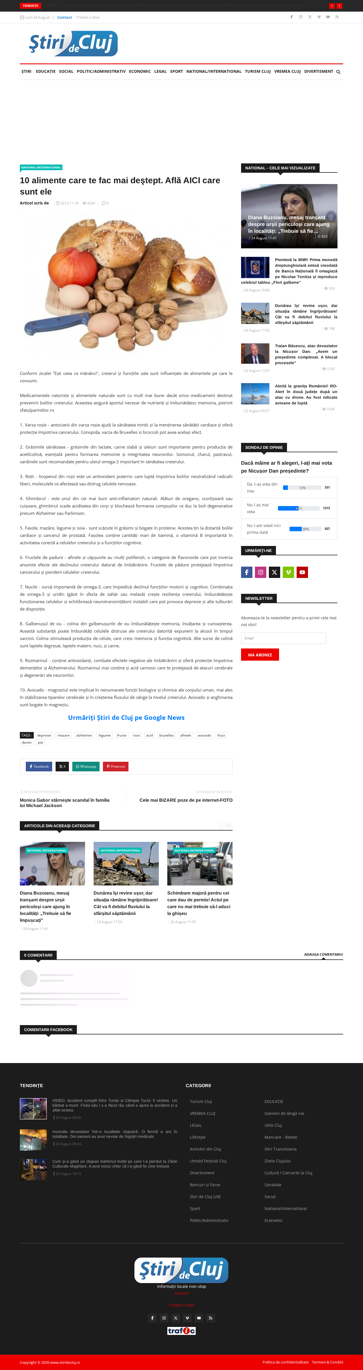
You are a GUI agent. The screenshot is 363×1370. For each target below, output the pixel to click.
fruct (221, 735)
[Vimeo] (319, 17)
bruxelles (166, 735)
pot (40, 742)
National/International (214, 71)
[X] (310, 17)
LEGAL (160, 71)
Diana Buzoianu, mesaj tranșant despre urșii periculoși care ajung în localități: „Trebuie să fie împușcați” (45, 907)
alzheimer (84, 735)
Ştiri (26, 71)
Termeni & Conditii (327, 1362)
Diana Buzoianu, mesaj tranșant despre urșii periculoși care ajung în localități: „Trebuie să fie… (289, 224)
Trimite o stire (88, 17)
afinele (185, 735)
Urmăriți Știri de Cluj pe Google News (126, 717)
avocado (204, 735)
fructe (121, 735)
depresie (44, 735)
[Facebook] (292, 17)
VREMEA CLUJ (287, 71)
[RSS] (337, 17)
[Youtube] (328, 17)
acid (149, 735)
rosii (136, 735)
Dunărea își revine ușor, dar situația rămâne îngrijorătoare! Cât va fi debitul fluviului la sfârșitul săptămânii (306, 314)
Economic (140, 71)
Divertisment (318, 71)
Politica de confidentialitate (286, 1362)
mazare (64, 735)
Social (66, 71)
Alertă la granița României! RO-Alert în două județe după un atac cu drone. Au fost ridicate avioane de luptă (306, 394)
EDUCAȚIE (46, 71)
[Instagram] (301, 17)
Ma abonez (260, 655)
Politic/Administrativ (101, 71)
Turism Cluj (258, 71)
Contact (64, 17)
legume (105, 735)
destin (26, 742)
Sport (176, 71)
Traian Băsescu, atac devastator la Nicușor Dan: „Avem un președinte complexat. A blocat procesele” (306, 354)
